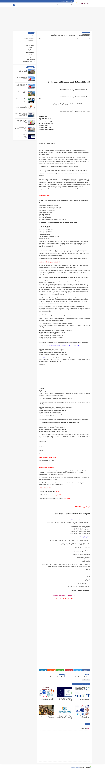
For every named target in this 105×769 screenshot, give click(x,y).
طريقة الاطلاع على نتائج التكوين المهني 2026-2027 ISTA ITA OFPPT (21, 100)
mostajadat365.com (75, 767)
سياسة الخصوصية (69, 1)
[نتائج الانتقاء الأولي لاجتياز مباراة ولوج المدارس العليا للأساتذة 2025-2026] (64, 710)
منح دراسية (50, 4)
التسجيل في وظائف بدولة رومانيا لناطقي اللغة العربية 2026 (22, 121)
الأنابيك (31, 35)
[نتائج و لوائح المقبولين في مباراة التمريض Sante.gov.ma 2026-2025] (64, 692)
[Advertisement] (52, 19)
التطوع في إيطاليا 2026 (28, 38)
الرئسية (70, 4)
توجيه (32, 42)
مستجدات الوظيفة (64, 4)
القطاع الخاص (56, 4)
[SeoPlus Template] (91, 767)
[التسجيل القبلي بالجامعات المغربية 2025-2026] (46, 710)
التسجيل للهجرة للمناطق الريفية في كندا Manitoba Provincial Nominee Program (21, 129)
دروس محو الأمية (29, 45)
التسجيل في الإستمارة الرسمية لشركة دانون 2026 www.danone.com (21, 114)
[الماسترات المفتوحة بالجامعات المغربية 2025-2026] (82, 710)
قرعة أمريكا (30, 49)
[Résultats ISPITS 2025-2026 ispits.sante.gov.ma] (82, 692)
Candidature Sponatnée (28, 61)
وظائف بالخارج (30, 59)
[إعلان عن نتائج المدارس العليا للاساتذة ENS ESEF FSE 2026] (46, 692)
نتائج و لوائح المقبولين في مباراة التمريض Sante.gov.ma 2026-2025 (65, 699)
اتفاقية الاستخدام (62, 1)
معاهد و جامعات (86, 32)
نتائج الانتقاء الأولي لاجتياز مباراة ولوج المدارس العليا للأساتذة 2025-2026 (64, 717)
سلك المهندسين (30, 47)
